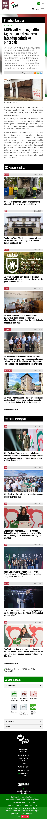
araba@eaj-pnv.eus (24, 774)
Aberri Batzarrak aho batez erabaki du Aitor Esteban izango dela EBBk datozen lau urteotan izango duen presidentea (22, 574)
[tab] (23, 686)
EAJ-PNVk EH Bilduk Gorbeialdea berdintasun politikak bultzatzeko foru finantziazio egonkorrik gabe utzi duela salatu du (23, 279)
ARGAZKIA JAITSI (11, 102)
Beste (8, 726)
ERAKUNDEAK (10, 686)
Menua (35, 9)
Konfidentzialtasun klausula (24, 792)
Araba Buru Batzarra (23, 751)
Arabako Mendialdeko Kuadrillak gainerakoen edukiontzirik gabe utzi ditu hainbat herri (22, 202)
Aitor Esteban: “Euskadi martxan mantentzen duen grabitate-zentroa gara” (23, 495)
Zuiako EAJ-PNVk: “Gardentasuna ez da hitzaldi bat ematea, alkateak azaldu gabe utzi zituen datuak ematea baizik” (22, 240)
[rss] (35, 73)
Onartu (25, 816)
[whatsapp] (37, 73)
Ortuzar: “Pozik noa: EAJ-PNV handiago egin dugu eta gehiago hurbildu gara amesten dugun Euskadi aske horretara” (23, 613)
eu (39, 3)
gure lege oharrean (18, 813)
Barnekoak (10, 722)
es (43, 3)
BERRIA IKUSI (11, 195)
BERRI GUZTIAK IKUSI (12, 408)
